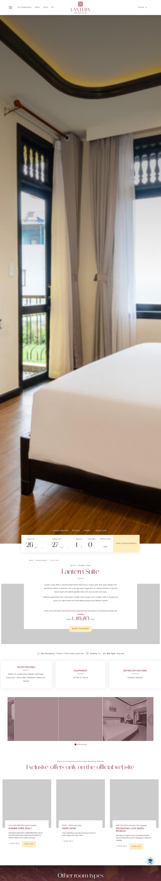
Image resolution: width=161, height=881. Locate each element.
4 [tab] (82, 744)
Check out (56, 539)
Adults (79, 539)
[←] (3, 527)
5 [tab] (84, 744)
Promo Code (105, 539)
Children (91, 539)
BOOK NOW (29, 844)
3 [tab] (79, 744)
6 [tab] (86, 744)
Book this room (80, 629)
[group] (80, 279)
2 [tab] (77, 744)
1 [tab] (75, 744)
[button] (11, 7)
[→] (158, 527)
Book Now (136, 846)
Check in (30, 539)
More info (14, 844)
